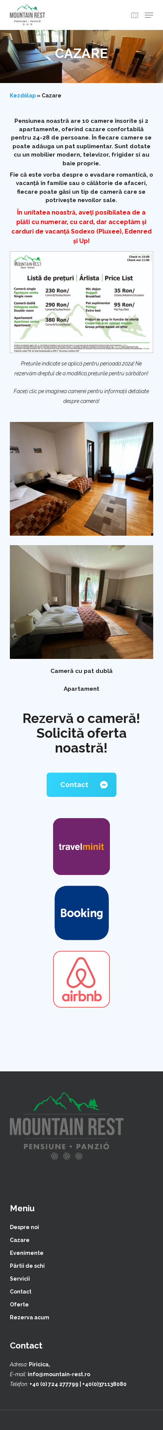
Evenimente (27, 1253)
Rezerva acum (29, 1317)
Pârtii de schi (27, 1266)
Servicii (20, 1279)
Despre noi (24, 1227)
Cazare (20, 1240)
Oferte (19, 1304)
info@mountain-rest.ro (59, 1374)
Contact (20, 1292)
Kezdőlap (23, 96)
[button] (149, 15)
